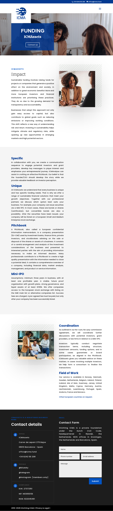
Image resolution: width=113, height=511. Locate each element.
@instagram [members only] (33, 477)
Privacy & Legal (42, 508)
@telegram (24, 472)
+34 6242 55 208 (79, 2)
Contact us (33, 45)
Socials (22, 464)
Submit (95, 481)
